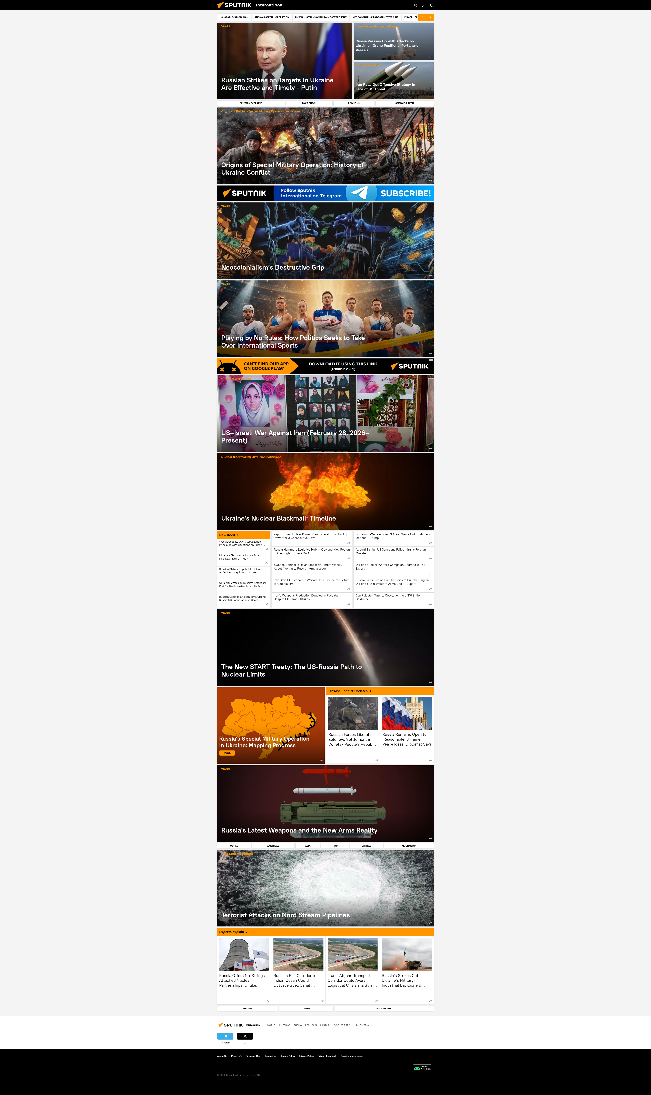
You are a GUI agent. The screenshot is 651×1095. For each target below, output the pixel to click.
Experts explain (231, 932)
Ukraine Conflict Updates (348, 691)
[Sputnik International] (235, 9)
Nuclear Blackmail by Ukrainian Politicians (251, 457)
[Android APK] (422, 1068)
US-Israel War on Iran (368, 65)
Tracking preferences (352, 1056)
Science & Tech (342, 1024)
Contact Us (270, 1056)
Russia (298, 1024)
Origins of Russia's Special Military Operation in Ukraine (261, 111)
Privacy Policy (306, 1056)
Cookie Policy (287, 1056)
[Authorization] (415, 5)
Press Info (236, 1056)
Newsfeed (227, 535)
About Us (222, 1056)
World (225, 26)
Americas (284, 1024)
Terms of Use (253, 1056)
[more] (349, 95)
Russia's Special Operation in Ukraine (377, 26)
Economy (311, 1024)
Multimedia (362, 1024)
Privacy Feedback (327, 1056)
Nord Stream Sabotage (237, 854)
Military (325, 1024)
